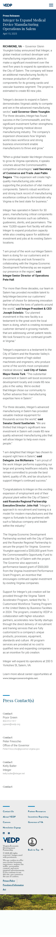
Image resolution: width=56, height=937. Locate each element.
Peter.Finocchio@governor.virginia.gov (21, 749)
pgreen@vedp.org (11, 724)
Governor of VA (35, 822)
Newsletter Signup (12, 828)
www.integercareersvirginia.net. (20, 678)
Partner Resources (37, 811)
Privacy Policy (9, 881)
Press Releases (11, 15)
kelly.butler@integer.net (14, 773)
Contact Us (8, 811)
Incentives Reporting (38, 817)
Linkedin (4, 832)
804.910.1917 (9, 721)
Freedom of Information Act (13, 887)
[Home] (7, 5)
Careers (7, 822)
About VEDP (9, 817)
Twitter (9, 832)
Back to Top (34, 850)
